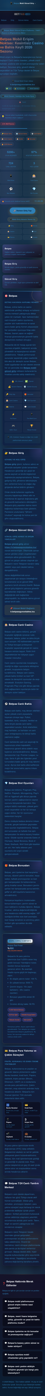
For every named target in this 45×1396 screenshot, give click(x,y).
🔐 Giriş (11, 226)
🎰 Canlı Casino (7, 139)
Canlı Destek (30, 406)
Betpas (3, 20)
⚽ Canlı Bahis (36, 134)
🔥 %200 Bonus (7, 144)
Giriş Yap (10, 394)
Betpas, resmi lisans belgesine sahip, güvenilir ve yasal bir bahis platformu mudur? (24, 1319)
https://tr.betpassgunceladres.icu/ (20, 547)
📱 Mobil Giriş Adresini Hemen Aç (22, 219)
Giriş (12, 20)
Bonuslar (28, 394)
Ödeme (10, 406)
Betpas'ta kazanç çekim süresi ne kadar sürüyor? (23, 1344)
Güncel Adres (23, 20)
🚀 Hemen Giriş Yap (23, 210)
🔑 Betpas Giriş (7, 134)
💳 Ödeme (11, 237)
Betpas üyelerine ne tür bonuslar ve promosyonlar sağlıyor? (23, 1333)
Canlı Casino (37, 20)
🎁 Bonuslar (31, 139)
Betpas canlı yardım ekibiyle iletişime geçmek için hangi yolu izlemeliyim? (23, 1369)
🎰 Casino (11, 231)
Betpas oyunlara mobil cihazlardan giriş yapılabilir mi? (23, 1356)
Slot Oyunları (30, 400)
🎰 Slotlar (20, 139)
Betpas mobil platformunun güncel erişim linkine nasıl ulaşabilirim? (21, 1304)
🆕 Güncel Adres (21, 134)
